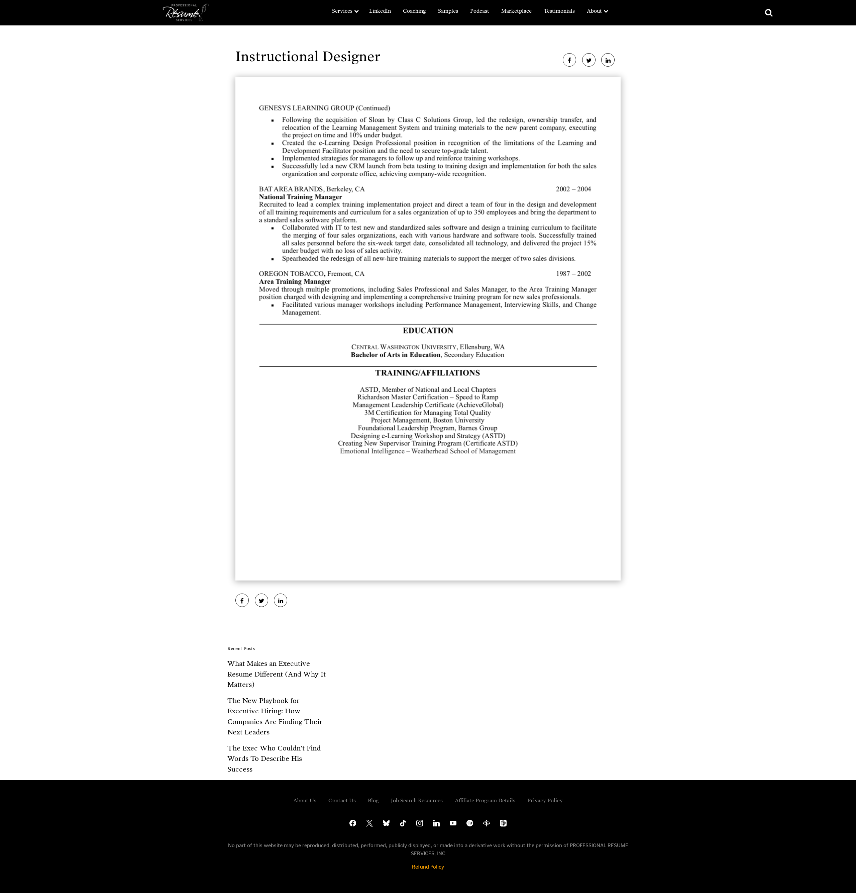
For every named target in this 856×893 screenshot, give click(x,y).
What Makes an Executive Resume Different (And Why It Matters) (276, 674)
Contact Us (342, 800)
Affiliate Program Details (485, 800)
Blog (373, 800)
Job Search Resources (417, 800)
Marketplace (516, 11)
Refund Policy (428, 867)
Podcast (479, 11)
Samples (448, 11)
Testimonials (559, 11)
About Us (304, 800)
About (594, 11)
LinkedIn (380, 11)
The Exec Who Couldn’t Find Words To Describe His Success (274, 759)
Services (342, 11)
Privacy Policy (545, 800)
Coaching (414, 11)
